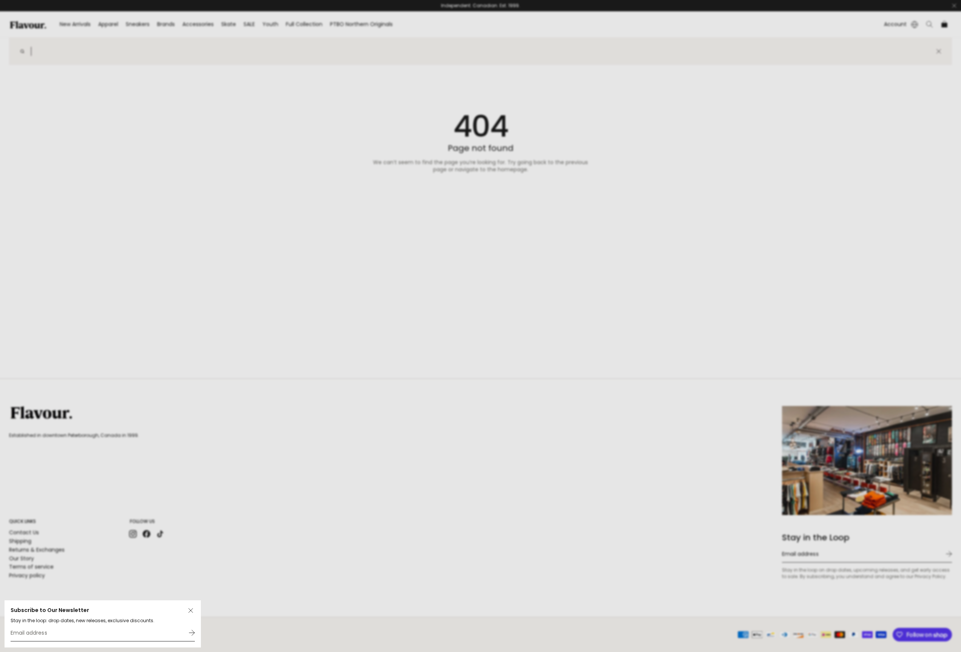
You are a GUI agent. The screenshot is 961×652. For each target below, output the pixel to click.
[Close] (191, 610)
